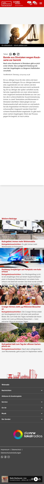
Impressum (5, 450)
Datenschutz (16, 450)
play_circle (35, 479)
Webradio (5, 385)
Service (5, 402)
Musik (4, 413)
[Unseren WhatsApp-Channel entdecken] (2, 457)
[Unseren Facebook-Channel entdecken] (5, 457)
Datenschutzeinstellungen (11, 453)
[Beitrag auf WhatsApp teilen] (10, 54)
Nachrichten (6, 390)
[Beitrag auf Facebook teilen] (14, 54)
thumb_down (32, 479)
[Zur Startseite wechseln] (6, 3)
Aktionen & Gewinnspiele (12, 396)
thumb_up (39, 479)
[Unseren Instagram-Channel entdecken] (8, 457)
